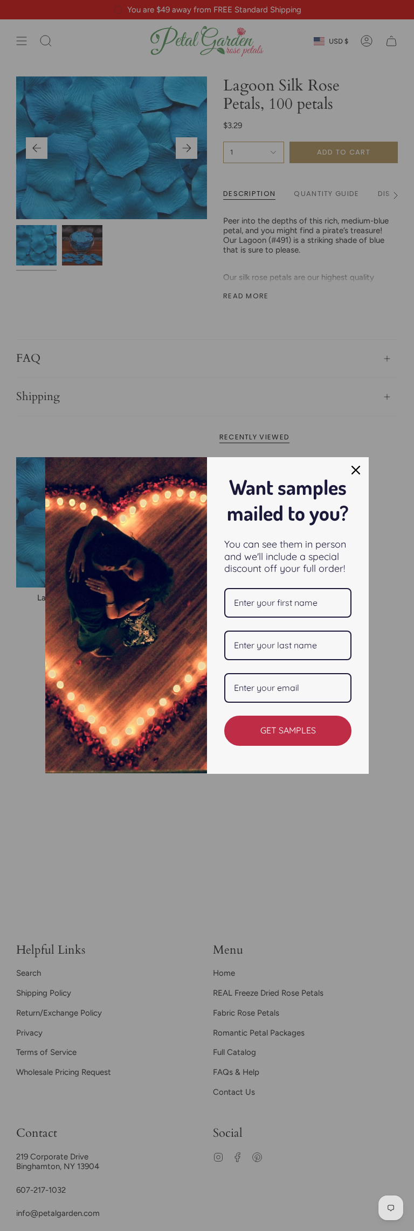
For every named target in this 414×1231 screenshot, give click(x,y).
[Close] (356, 470)
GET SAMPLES (288, 730)
